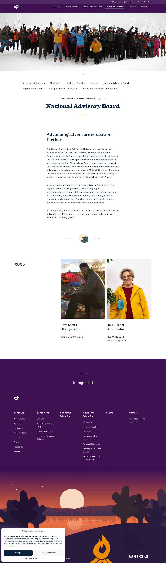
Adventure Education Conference (99, 88)
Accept (18, 553)
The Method (56, 83)
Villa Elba (18, 451)
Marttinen (18, 428)
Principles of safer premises (137, 420)
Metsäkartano (20, 433)
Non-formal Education (92, 7)
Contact (143, 7)
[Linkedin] (146, 558)
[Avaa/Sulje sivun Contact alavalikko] (149, 7)
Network (94, 83)
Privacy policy (38, 558)
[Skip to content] (83, 71)
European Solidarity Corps (45, 425)
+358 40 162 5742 (115, 337)
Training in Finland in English (62, 88)
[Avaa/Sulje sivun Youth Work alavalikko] (78, 7)
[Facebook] (136, 558)
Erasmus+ (41, 419)
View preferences (48, 553)
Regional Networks (32, 88)
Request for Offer (145, 2)
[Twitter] (141, 558)
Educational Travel (45, 431)
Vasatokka (18, 447)
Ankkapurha (19, 419)
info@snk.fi (83, 383)
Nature (133, 7)
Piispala (17, 442)
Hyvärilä (17, 423)
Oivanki (17, 437)
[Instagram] (131, 558)
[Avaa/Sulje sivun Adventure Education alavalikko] (126, 7)
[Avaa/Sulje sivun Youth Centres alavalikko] (62, 7)
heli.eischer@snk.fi (116, 340)
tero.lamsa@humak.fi (72, 337)
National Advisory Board (116, 83)
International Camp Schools (45, 437)
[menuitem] (55, 7)
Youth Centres (53, 7)
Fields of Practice (76, 83)
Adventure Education (114, 7)
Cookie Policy (27, 558)
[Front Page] (16, 7)
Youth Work (71, 7)
